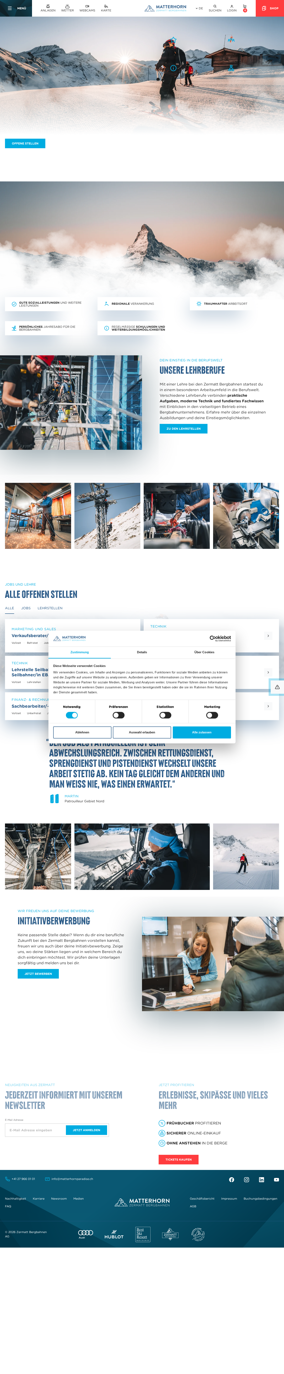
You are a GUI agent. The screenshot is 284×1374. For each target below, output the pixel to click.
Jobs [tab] (26, 608)
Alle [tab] (9, 608)
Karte (106, 10)
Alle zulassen (201, 732)
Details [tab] (142, 652)
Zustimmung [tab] (79, 652)
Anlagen (48, 10)
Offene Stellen (25, 143)
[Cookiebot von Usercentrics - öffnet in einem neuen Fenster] (213, 638)
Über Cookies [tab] (204, 652)
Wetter (67, 10)
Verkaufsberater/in (32, 635)
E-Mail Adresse (14, 1119)
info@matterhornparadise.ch (72, 1179)
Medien (78, 1198)
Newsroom (59, 1198)
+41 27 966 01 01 (23, 1179)
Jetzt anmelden (86, 1130)
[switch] (119, 715)
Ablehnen (82, 732)
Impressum (229, 1198)
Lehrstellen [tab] (50, 608)
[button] (215, 8)
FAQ (8, 1206)
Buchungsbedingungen (260, 1198)
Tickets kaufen (178, 1159)
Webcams (87, 10)
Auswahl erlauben (142, 732)
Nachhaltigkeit (15, 1198)
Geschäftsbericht (202, 1198)
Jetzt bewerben (38, 974)
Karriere (38, 1198)
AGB (193, 1206)
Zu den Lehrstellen (184, 429)
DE (201, 8)
